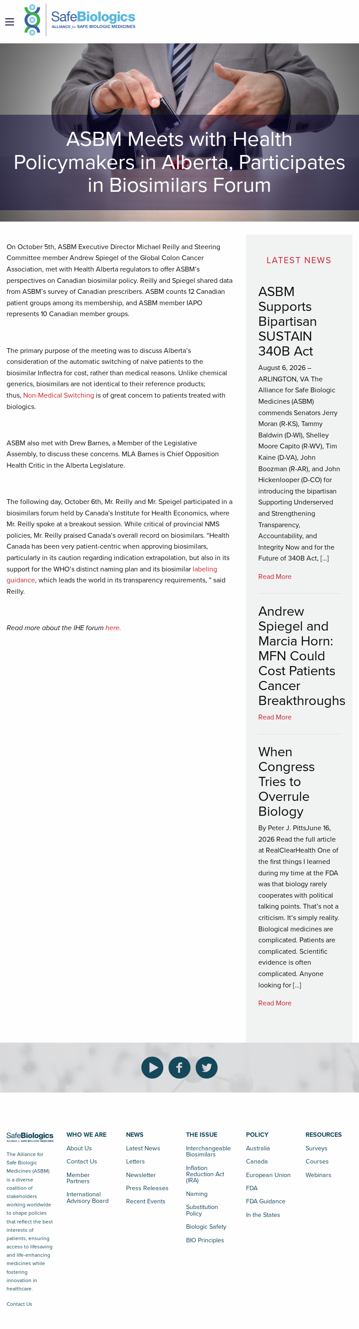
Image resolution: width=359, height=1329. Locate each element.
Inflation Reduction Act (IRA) (205, 1174)
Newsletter (141, 1175)
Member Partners (78, 1178)
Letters (135, 1161)
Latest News (143, 1148)
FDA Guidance (265, 1201)
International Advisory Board (88, 1197)
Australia (258, 1148)
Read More (275, 576)
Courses (317, 1161)
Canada (257, 1161)
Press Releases (147, 1188)
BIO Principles (205, 1240)
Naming (197, 1194)
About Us (79, 1148)
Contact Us (19, 1304)
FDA (251, 1188)
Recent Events (145, 1201)
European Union (268, 1175)
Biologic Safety (206, 1226)
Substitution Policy (202, 1210)
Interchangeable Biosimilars (208, 1151)
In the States (263, 1215)
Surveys (316, 1148)
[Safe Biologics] (80, 20)
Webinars (318, 1175)
